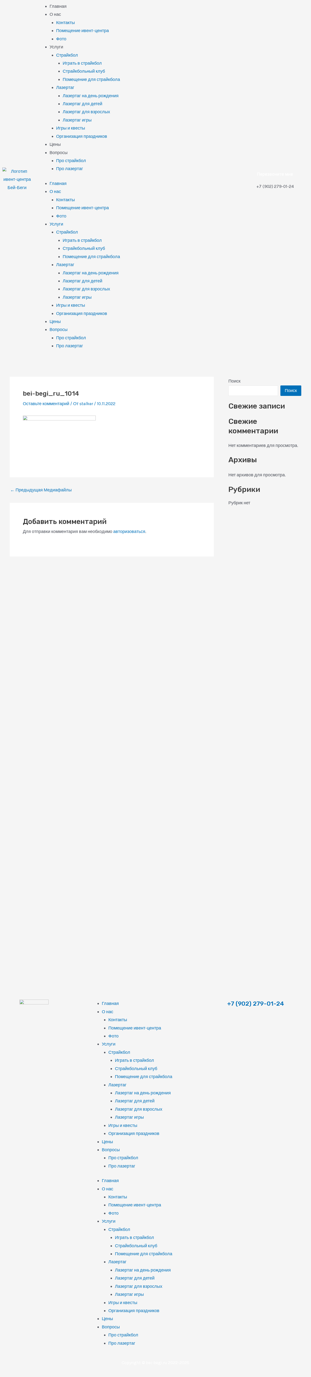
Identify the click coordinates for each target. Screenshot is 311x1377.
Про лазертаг (69, 168)
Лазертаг (65, 87)
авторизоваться (129, 531)
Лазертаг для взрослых (86, 111)
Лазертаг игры (77, 120)
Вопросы (59, 152)
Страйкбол (67, 55)
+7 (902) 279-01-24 (255, 1003)
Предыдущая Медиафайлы (41, 490)
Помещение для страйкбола (91, 79)
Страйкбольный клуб (84, 71)
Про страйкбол (71, 160)
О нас (55, 14)
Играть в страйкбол (82, 63)
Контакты (65, 22)
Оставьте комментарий (46, 403)
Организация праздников (81, 136)
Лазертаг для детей (82, 103)
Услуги (56, 47)
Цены (55, 144)
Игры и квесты (70, 128)
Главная (58, 6)
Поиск (234, 381)
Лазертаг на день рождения (91, 95)
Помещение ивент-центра (82, 30)
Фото (61, 39)
